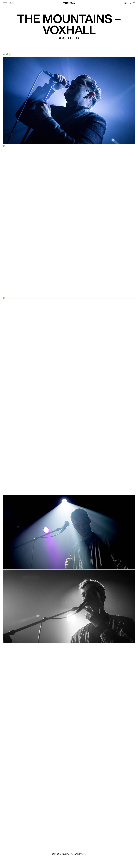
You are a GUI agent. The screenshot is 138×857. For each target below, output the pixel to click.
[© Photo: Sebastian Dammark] (4, 54)
